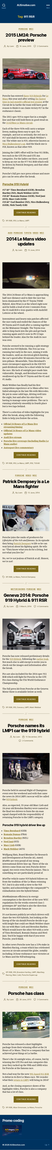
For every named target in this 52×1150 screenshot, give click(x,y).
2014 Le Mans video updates (26, 241)
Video (35, 233)
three (26, 96)
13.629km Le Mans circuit (19, 123)
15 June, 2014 (34, 250)
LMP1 (27, 220)
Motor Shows (18, 589)
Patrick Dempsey (22, 543)
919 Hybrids (36, 96)
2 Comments (42, 46)
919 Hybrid (15, 659)
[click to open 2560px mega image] (26, 74)
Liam (12, 46)
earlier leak (42, 659)
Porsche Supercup (29, 975)
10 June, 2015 (25, 46)
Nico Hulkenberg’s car (13, 144)
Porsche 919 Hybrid (15, 184)
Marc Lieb (17, 975)
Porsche (23, 29)
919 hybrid (11, 799)
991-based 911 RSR (39, 1074)
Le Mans (20, 220)
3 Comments (42, 999)
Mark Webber (35, 707)
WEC (31, 29)
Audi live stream (13, 437)
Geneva (20, 707)
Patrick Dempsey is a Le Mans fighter (26, 484)
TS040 (37, 463)
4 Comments (42, 606)
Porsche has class (26, 993)
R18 (31, 463)
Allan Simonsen (19, 1107)
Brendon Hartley (24, 972)
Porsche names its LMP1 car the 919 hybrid (26, 728)
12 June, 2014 (34, 493)
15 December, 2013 (34, 737)
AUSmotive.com (26, 5)
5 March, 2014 (25, 606)
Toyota (27, 233)
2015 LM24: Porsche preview (25, 37)
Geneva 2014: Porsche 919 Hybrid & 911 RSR (26, 598)
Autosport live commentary (19, 447)
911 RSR (9, 220)
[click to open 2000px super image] (26, 634)
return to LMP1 (21, 1080)
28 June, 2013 (25, 999)
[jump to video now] (26, 275)
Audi (10, 233)
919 (14, 220)
